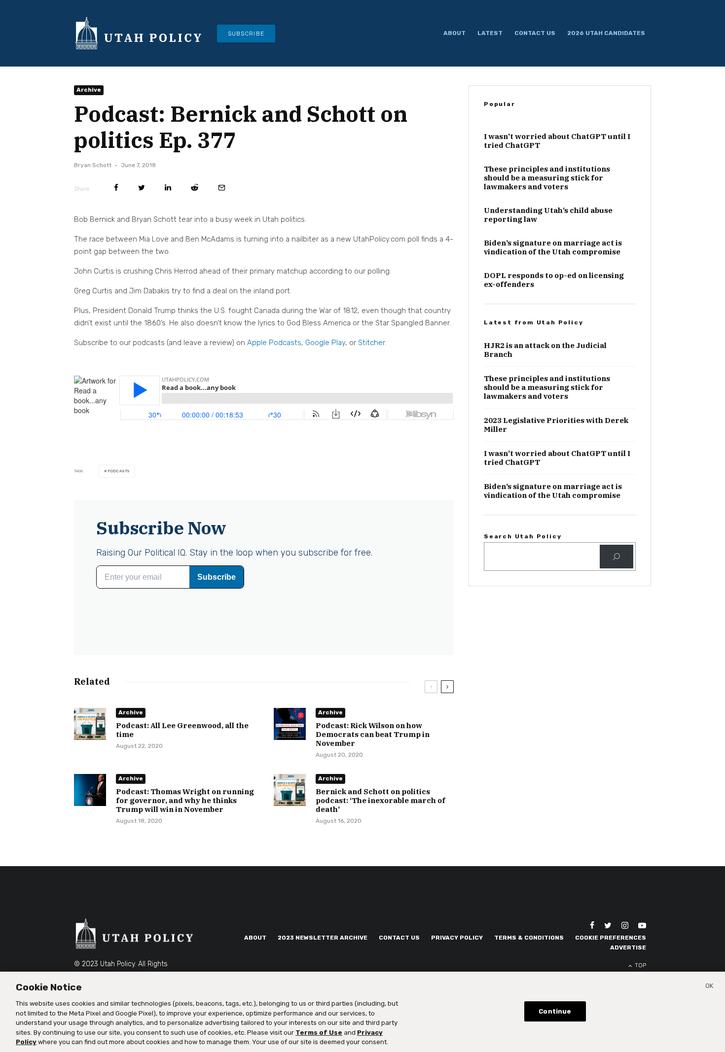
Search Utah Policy (522, 536)
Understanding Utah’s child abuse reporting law (548, 215)
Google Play (325, 342)
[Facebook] (592, 925)
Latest (490, 33)
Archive (88, 89)
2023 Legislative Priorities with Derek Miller (556, 425)
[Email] (221, 187)
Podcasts (119, 471)
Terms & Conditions (529, 937)
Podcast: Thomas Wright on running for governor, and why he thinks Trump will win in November (185, 800)
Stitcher (371, 342)
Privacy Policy (457, 937)
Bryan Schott (92, 165)
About (454, 33)
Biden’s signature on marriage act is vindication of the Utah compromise (553, 247)
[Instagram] (624, 925)
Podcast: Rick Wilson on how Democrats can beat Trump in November (373, 734)
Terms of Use (318, 1032)
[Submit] (194, 187)
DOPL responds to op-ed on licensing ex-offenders (554, 280)
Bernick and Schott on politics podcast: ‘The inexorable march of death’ (380, 800)
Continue (555, 1011)
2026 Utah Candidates (606, 33)
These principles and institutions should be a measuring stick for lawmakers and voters (547, 178)
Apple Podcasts (274, 342)
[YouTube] (642, 925)
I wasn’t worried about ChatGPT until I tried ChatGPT (557, 141)
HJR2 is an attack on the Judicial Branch (545, 350)
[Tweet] (141, 187)
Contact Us (534, 33)
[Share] (116, 187)
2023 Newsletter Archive (322, 937)
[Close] (709, 987)
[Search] (616, 556)
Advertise (628, 947)
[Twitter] (607, 925)
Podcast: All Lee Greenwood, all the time (182, 730)
